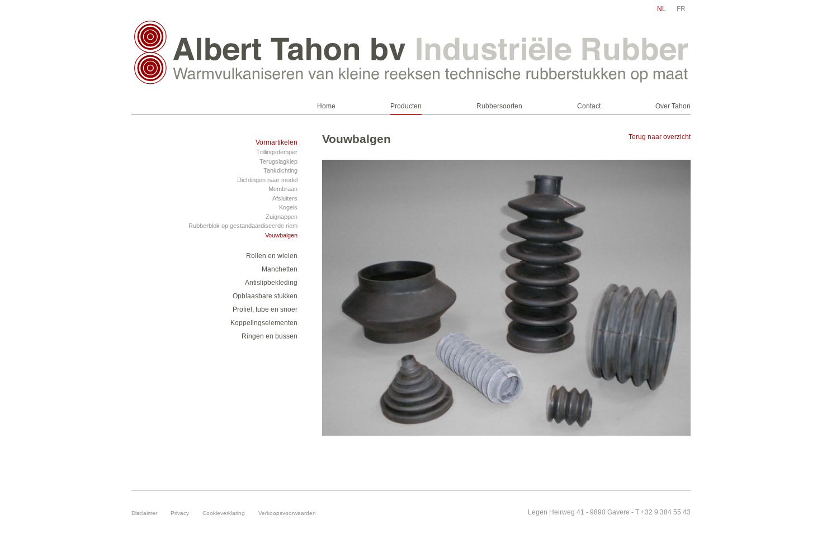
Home (326, 106)
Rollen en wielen (271, 256)
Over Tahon (673, 106)
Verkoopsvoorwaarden (287, 513)
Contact (589, 106)
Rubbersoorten (499, 106)
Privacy (180, 513)
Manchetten (279, 269)
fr (681, 9)
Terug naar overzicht (660, 137)
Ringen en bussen (269, 336)
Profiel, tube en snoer (265, 309)
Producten (406, 106)
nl (661, 9)
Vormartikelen (276, 142)
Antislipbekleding (271, 283)
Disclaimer (144, 513)
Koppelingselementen (263, 323)
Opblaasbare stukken (265, 296)
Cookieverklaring (223, 513)
